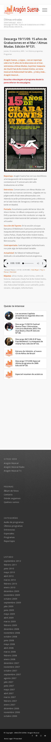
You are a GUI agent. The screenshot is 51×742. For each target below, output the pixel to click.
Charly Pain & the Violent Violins (33, 279)
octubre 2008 (10, 636)
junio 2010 (9, 568)
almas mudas (17, 276)
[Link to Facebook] (32, 736)
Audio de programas (14, 522)
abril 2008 (9, 647)
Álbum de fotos (11, 490)
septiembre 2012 (12, 560)
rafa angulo (15, 288)
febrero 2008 (10, 655)
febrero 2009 (10, 625)
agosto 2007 (10, 678)
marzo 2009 (10, 621)
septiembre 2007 (12, 674)
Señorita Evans (27, 288)
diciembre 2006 (11, 708)
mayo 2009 (9, 613)
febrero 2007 (10, 700)
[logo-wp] (21, 10)
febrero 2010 (10, 583)
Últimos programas (35, 51)
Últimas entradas (13, 19)
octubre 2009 (10, 598)
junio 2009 (9, 610)
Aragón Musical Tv (13, 470)
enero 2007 (9, 704)
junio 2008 (9, 640)
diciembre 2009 (11, 591)
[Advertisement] (25, 423)
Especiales (9, 533)
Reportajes (9, 541)
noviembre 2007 (12, 666)
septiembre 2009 (12, 602)
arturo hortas (29, 276)
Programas (8, 54)
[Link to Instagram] (41, 736)
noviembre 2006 (12, 712)
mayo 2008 (9, 644)
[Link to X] (36, 736)
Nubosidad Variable (16, 285)
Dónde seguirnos (12, 498)
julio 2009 (8, 606)
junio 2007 (9, 685)
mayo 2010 (9, 572)
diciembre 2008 (11, 629)
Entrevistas (9, 529)
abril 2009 (9, 617)
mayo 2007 (9, 689)
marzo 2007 (10, 697)
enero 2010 (9, 587)
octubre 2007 (10, 670)
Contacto (8, 494)
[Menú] (43, 10)
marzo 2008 (10, 651)
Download (13, 272)
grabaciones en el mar (31, 282)
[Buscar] (36, 10)
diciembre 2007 (11, 663)
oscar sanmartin (32, 285)
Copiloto (7, 282)
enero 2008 (9, 659)
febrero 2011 (10, 564)
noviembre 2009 (12, 595)
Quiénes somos (11, 502)
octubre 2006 (10, 716)
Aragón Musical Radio (14, 466)
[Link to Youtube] (45, 736)
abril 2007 (9, 693)
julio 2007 (8, 682)
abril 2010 (9, 576)
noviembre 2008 (12, 632)
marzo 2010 (10, 579)
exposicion (16, 282)
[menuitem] (36, 10)
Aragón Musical (11, 463)
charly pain (15, 279)
